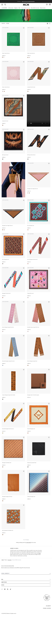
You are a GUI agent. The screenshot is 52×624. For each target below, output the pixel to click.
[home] (26, 5)
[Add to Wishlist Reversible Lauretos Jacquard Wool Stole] (48, 302)
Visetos (39, 553)
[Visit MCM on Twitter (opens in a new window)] (7, 589)
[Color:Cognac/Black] (2, 399)
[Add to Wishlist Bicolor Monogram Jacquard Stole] (48, 335)
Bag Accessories (42, 7)
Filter (7, 23)
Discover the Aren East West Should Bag (28, 1)
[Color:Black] (2, 159)
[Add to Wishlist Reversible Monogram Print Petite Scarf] (23, 403)
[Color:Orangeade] (2, 297)
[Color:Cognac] (28, 57)
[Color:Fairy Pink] (28, 331)
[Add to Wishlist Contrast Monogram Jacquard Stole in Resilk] (23, 369)
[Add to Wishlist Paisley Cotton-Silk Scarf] (23, 28)
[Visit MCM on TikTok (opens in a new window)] (10, 589)
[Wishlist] (47, 4)
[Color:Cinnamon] (2, 263)
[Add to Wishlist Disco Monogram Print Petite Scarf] (48, 234)
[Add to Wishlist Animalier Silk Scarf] (23, 95)
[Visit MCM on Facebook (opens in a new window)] (2, 589)
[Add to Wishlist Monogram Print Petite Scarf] (23, 268)
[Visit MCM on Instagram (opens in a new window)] (4, 589)
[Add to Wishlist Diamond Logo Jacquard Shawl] (48, 437)
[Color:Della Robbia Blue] (2, 365)
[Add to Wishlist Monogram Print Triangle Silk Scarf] (48, 163)
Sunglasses (16, 7)
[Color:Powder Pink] (29, 57)
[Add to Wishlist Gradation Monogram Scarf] (48, 471)
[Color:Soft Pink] (28, 193)
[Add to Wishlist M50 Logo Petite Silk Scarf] (48, 129)
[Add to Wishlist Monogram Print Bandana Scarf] (23, 437)
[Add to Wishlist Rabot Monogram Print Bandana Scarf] (23, 505)
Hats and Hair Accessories (35, 7)
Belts (19, 7)
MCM (3, 559)
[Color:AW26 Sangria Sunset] (28, 229)
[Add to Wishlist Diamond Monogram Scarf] (48, 403)
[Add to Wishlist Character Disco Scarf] (48, 268)
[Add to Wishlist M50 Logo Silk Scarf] (23, 129)
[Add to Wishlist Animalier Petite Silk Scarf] (48, 61)
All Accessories (10, 7)
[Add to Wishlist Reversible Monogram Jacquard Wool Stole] (23, 335)
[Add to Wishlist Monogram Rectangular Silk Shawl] (23, 471)
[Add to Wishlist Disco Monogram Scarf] (48, 200)
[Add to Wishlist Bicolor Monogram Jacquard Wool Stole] (23, 302)
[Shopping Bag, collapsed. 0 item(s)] (50, 4)
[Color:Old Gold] (2, 433)
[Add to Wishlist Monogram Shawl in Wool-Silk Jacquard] (48, 369)
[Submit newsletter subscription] (50, 573)
